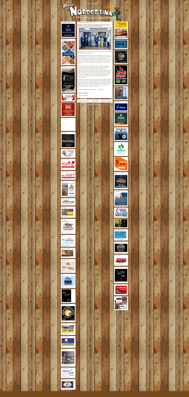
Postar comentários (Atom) (96, 104)
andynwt (103, 394)
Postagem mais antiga (106, 101)
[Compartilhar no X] (100, 89)
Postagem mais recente (83, 101)
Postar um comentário (83, 95)
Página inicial (95, 101)
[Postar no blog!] (99, 89)
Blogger (112, 394)
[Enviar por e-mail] (98, 89)
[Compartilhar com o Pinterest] (102, 89)
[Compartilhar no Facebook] (101, 89)
